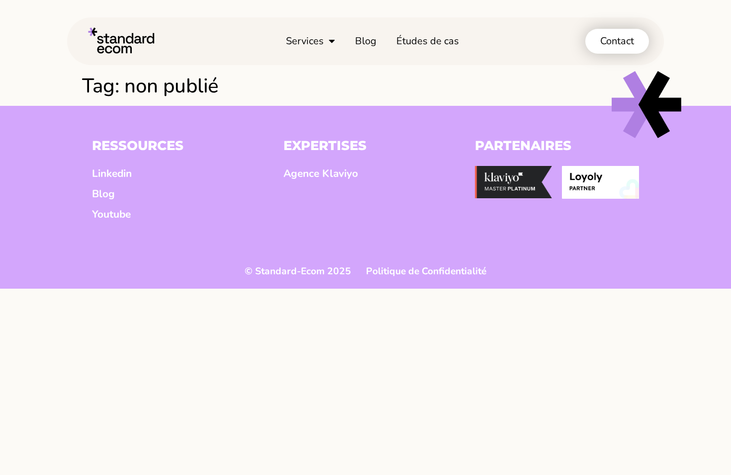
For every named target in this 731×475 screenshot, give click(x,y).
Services (305, 41)
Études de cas (427, 41)
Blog (365, 41)
